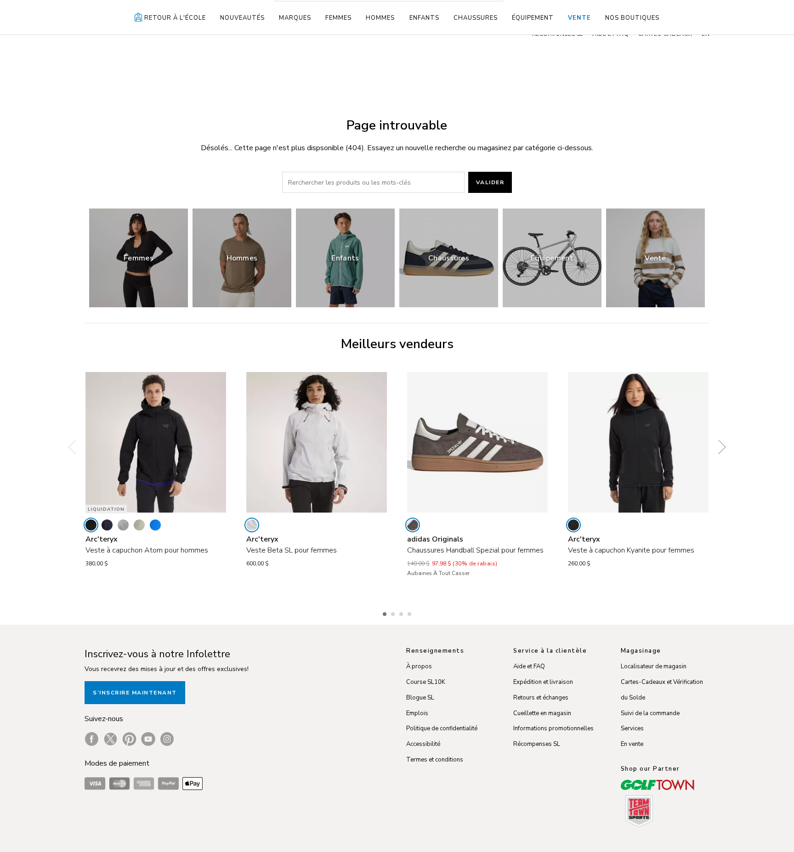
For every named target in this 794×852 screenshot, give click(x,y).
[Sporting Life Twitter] (110, 739)
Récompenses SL (536, 744)
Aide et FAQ (529, 666)
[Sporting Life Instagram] (167, 739)
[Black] (91, 525)
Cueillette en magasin (542, 713)
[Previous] (75, 447)
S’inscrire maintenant (135, 692)
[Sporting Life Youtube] (148, 739)
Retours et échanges (540, 698)
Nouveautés (242, 18)
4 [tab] (410, 612)
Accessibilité (423, 744)
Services (632, 728)
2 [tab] (394, 612)
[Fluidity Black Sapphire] (155, 525)
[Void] (123, 525)
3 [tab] (402, 612)
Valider (490, 182)
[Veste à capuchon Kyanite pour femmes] (638, 442)
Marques (295, 18)
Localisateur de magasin (653, 666)
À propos (419, 666)
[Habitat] (139, 525)
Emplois (417, 713)
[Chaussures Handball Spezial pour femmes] (477, 442)
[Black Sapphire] (107, 525)
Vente (579, 18)
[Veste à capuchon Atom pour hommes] (155, 442)
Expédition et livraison (543, 682)
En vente (632, 744)
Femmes (338, 18)
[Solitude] (251, 525)
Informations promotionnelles (553, 728)
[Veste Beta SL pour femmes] (316, 442)
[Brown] (412, 525)
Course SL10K (425, 682)
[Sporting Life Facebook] (92, 739)
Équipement (533, 18)
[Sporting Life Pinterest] (129, 739)
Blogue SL (420, 698)
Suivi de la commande (650, 713)
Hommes (380, 18)
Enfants (424, 18)
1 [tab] (385, 612)
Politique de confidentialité (441, 728)
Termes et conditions (434, 760)
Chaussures (476, 18)
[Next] (718, 447)
